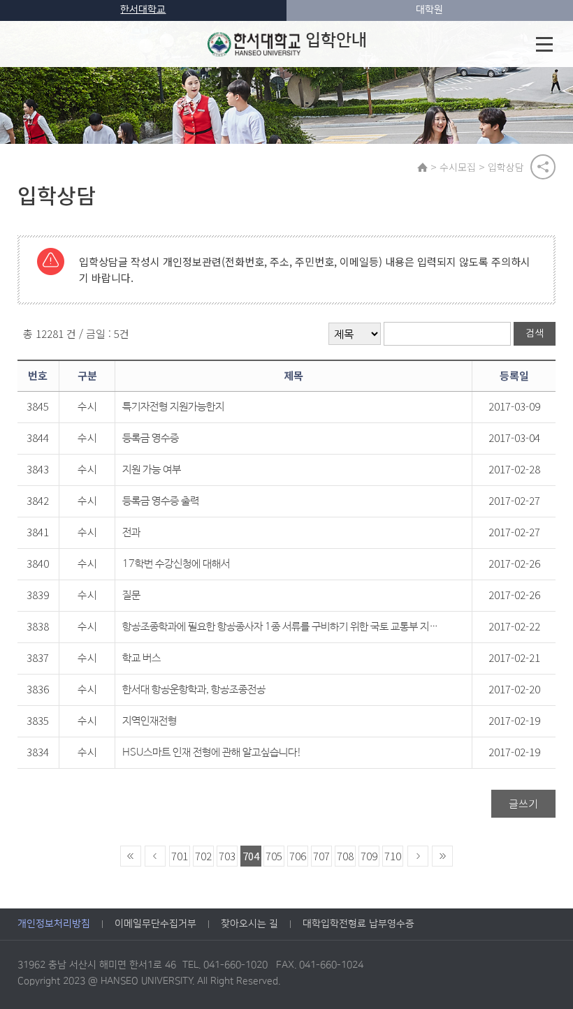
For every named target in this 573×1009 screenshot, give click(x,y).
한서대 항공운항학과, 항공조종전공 (194, 689)
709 (369, 855)
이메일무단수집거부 (155, 923)
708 (345, 855)
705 (274, 855)
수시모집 (458, 167)
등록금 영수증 (150, 438)
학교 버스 (141, 658)
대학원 (429, 9)
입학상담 (506, 167)
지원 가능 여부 (151, 470)
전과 (131, 532)
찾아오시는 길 (249, 923)
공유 (543, 166)
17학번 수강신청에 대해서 (176, 564)
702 (203, 855)
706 (297, 855)
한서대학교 (143, 9)
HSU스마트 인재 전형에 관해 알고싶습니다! (212, 752)
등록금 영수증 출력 (160, 501)
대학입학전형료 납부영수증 (358, 923)
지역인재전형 (149, 721)
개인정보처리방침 (53, 923)
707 (321, 855)
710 (392, 855)
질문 (131, 595)
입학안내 (336, 40)
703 (227, 855)
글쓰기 (523, 803)
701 (179, 855)
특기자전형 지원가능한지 (173, 407)
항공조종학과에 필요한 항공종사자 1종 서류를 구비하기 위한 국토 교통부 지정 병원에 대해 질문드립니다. (281, 627)
